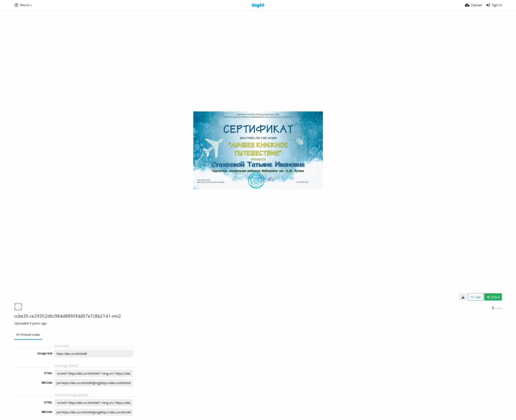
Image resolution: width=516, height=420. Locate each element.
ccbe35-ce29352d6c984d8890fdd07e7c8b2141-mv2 (67, 316)
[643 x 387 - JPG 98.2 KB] (463, 297)
